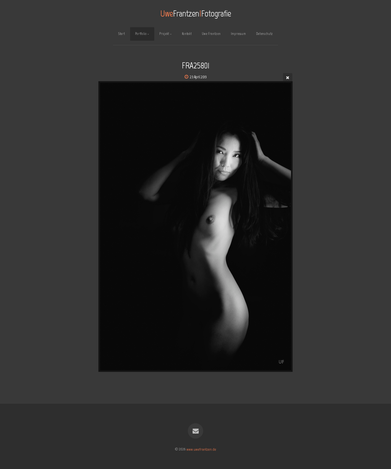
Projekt (164, 34)
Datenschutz (264, 34)
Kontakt (187, 34)
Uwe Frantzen (211, 34)
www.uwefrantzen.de (201, 449)
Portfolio (141, 34)
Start (121, 34)
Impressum (238, 34)
